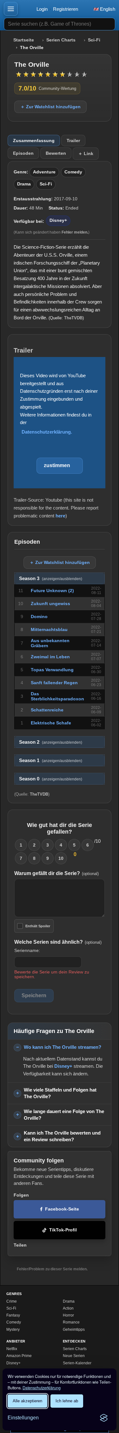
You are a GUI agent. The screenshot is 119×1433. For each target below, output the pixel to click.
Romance (71, 1322)
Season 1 (50, 760)
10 (60, 858)
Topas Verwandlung (52, 669)
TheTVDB (73, 318)
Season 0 (50, 778)
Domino (39, 616)
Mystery (13, 1329)
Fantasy (13, 1315)
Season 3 (50, 578)
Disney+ (58, 220)
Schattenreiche (47, 709)
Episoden (23, 153)
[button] (11, 9)
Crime (11, 1301)
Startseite (23, 40)
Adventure (44, 172)
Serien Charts (61, 40)
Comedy (73, 172)
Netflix (11, 1349)
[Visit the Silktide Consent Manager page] (103, 1417)
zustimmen (57, 465)
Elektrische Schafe (51, 722)
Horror (68, 1315)
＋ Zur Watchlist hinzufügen (50, 106)
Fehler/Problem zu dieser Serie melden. (52, 1269)
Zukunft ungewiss (50, 603)
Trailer (73, 140)
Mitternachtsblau (49, 629)
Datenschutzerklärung (42, 1388)
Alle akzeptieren (27, 1401)
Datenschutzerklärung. (47, 432)
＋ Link (85, 153)
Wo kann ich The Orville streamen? (62, 1047)
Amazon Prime (19, 1356)
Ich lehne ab (67, 1401)
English (107, 9)
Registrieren (65, 9)
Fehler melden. (75, 232)
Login (42, 9)
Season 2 (50, 742)
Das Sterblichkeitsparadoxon (57, 696)
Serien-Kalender (77, 1363)
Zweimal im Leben (50, 656)
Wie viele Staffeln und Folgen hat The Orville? (60, 1093)
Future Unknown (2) (52, 590)
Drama (24, 184)
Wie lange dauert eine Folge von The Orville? (64, 1115)
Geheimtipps (74, 1329)
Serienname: (27, 950)
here (60, 515)
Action (68, 1308)
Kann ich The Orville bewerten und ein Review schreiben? (62, 1136)
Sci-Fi (94, 40)
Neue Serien (74, 1356)
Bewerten (56, 153)
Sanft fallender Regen (54, 682)
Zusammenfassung (34, 140)
